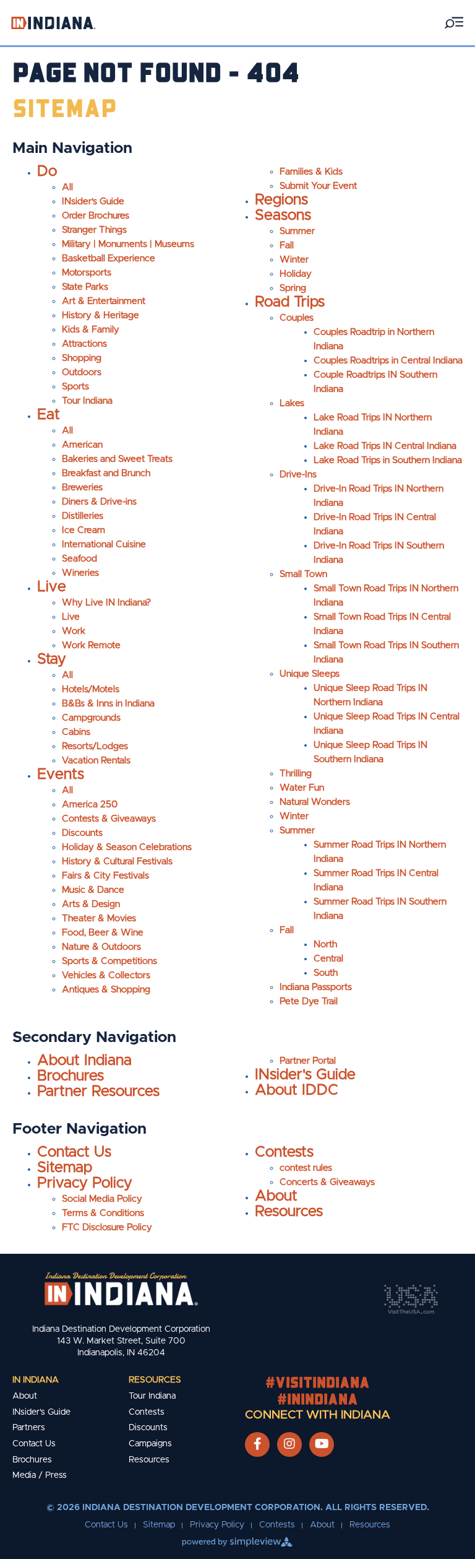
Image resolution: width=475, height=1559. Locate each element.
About (276, 1196)
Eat (48, 414)
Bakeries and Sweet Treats (117, 459)
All (67, 187)
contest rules (306, 1168)
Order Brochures (95, 215)
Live (51, 587)
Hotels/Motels (90, 689)
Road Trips (290, 302)
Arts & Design (91, 904)
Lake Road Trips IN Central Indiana (385, 446)
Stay (51, 659)
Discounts (82, 833)
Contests (284, 1152)
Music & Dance (93, 890)
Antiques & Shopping (106, 989)
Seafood (79, 558)
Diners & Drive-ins (99, 501)
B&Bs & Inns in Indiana (108, 703)
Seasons (283, 215)
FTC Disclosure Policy (107, 1227)
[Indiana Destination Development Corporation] (53, 22)
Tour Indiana (87, 401)
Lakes (292, 403)
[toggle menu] (454, 22)
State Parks (85, 287)
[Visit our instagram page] (289, 1444)
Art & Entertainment (103, 301)
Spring (293, 288)
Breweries (82, 487)
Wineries (80, 573)
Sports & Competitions (109, 961)
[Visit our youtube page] (322, 1444)
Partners (28, 1427)
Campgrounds (91, 718)
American (82, 444)
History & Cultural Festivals (117, 861)
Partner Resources (98, 1091)
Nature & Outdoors (101, 947)
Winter (294, 259)
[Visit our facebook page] (258, 1444)
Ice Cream (83, 530)
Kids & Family (90, 329)
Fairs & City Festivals (105, 875)
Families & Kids (311, 171)
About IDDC (296, 1090)
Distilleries (82, 516)
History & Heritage (100, 315)
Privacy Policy (84, 1183)
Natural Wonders (315, 802)
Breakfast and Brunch (106, 473)
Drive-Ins (298, 474)
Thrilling (296, 773)
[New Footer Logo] (121, 1289)
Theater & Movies (99, 918)
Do (47, 171)
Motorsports (86, 272)
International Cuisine (104, 544)
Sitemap (64, 1167)
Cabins (76, 732)
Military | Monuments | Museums (128, 244)
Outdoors (81, 372)
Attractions (84, 344)
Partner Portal (308, 1061)
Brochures (70, 1076)
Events (60, 774)
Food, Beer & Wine (102, 932)
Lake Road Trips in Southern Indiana (388, 460)
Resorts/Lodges (95, 746)
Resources (289, 1211)
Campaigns (150, 1444)
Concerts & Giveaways (327, 1182)
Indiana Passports (316, 987)
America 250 (90, 804)
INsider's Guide (93, 201)
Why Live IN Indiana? (106, 602)
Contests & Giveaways (109, 818)
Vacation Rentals (96, 760)
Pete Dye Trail (309, 1001)
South (326, 973)
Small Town (303, 574)
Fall (287, 245)
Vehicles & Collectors (106, 975)
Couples (297, 318)
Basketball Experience (108, 258)
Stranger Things (94, 230)
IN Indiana (35, 1380)
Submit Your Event (318, 186)
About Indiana (84, 1060)
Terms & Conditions (103, 1213)
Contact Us (74, 1152)
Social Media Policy (102, 1199)
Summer (297, 231)
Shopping (81, 358)
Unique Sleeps (310, 674)
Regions (281, 200)
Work (73, 631)
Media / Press (39, 1475)
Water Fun (302, 788)
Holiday (296, 274)
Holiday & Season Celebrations (127, 847)
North (325, 944)
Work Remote (91, 645)
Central (328, 958)
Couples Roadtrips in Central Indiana (388, 360)
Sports (75, 386)
